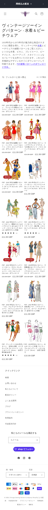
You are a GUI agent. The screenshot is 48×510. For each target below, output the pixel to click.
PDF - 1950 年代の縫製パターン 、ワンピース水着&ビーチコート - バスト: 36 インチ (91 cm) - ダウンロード (12, 108)
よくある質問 (10, 400)
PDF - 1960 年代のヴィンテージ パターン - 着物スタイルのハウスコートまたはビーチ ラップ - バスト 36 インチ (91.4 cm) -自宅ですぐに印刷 (12, 226)
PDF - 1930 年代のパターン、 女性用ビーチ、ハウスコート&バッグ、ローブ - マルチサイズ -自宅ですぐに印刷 (35, 308)
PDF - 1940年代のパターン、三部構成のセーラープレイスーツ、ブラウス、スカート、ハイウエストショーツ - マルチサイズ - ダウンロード (35, 269)
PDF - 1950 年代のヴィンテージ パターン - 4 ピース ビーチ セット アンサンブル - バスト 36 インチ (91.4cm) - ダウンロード (34, 186)
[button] (5, 14)
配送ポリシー (10, 395)
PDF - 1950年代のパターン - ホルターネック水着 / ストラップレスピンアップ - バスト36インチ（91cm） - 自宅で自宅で (35, 348)
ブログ (8, 406)
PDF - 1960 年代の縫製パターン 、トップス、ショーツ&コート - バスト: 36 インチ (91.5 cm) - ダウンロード (12, 146)
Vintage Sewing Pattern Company (21, 497)
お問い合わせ (10, 383)
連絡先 (31, 504)
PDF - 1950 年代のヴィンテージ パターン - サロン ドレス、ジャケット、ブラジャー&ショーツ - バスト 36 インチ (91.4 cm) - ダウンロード (12, 269)
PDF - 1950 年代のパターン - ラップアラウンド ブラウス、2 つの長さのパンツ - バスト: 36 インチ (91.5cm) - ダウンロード (35, 147)
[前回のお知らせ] (5, 4)
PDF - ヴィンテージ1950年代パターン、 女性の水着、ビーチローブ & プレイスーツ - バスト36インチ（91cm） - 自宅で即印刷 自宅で (13, 348)
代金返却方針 (10, 424)
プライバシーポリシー (14, 412)
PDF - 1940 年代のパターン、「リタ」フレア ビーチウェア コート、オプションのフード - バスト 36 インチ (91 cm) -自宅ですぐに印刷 (12, 309)
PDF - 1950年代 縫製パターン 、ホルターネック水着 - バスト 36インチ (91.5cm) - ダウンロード (34, 108)
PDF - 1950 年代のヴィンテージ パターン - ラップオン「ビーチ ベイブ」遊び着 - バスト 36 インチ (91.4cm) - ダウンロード (34, 226)
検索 (7, 377)
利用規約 (9, 418)
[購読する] (37, 440)
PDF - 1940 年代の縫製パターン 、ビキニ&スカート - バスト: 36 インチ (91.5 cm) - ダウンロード (12, 185)
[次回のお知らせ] (43, 4)
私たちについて (11, 389)
